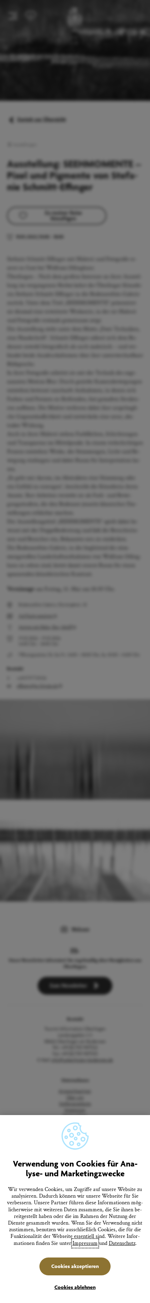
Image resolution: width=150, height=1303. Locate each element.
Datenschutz (122, 1243)
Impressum (85, 1243)
